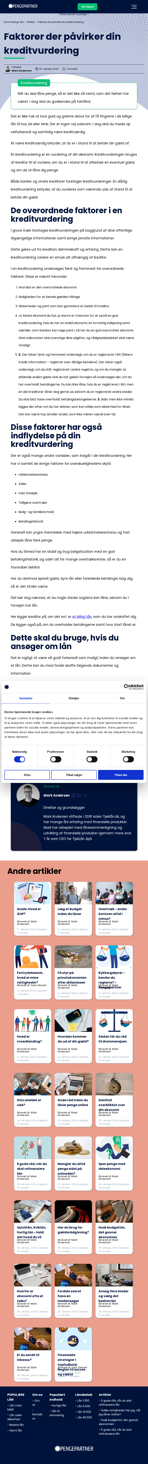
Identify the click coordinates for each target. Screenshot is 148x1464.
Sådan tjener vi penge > (74, 14)
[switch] (55, 759)
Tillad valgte (74, 774)
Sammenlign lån (14, 22)
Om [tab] (122, 698)
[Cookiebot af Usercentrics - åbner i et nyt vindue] (127, 687)
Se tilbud (87, 7)
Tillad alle (120, 774)
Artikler (30, 22)
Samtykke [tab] (25, 698)
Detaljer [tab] (74, 698)
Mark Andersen (22, 70)
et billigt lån (82, 616)
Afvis (27, 774)
